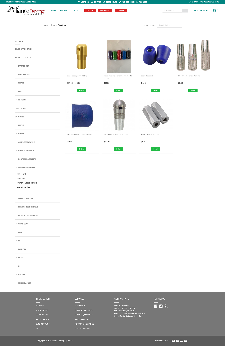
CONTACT (76, 11)
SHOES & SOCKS (21, 108)
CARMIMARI (19, 117)
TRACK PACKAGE (82, 319)
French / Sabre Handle (27, 183)
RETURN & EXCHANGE (84, 324)
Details (81, 90)
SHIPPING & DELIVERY (84, 310)
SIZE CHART (80, 306)
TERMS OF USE (42, 315)
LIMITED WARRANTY (84, 328)
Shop (53, 25)
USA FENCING (105, 10)
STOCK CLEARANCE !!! (23, 57)
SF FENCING (121, 10)
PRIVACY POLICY (42, 319)
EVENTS (63, 11)
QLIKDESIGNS (163, 341)
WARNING (40, 306)
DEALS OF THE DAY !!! (23, 49)
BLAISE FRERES (42, 310)
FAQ (37, 328)
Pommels (21, 178)
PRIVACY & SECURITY (84, 315)
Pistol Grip (21, 174)
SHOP (53, 11)
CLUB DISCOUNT (43, 324)
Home (45, 25)
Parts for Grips (23, 187)
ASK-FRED (90, 10)
